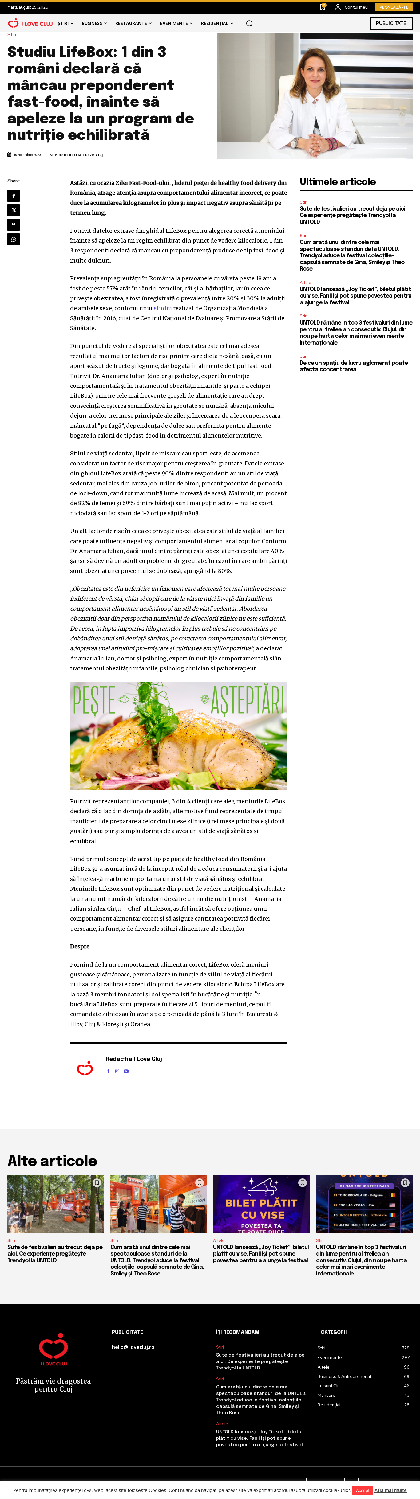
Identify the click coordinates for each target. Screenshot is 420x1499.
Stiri (11, 35)
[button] (249, 23)
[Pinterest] (13, 225)
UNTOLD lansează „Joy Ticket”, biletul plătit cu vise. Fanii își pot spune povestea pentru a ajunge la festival (355, 296)
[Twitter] (13, 210)
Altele (305, 282)
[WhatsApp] (13, 239)
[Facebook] (13, 196)
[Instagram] (117, 1070)
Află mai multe (390, 1490)
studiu (163, 308)
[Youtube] (126, 1070)
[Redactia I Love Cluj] (85, 1069)
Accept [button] (363, 1490)
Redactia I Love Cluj (83, 155)
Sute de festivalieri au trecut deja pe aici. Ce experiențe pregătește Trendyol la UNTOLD (353, 215)
